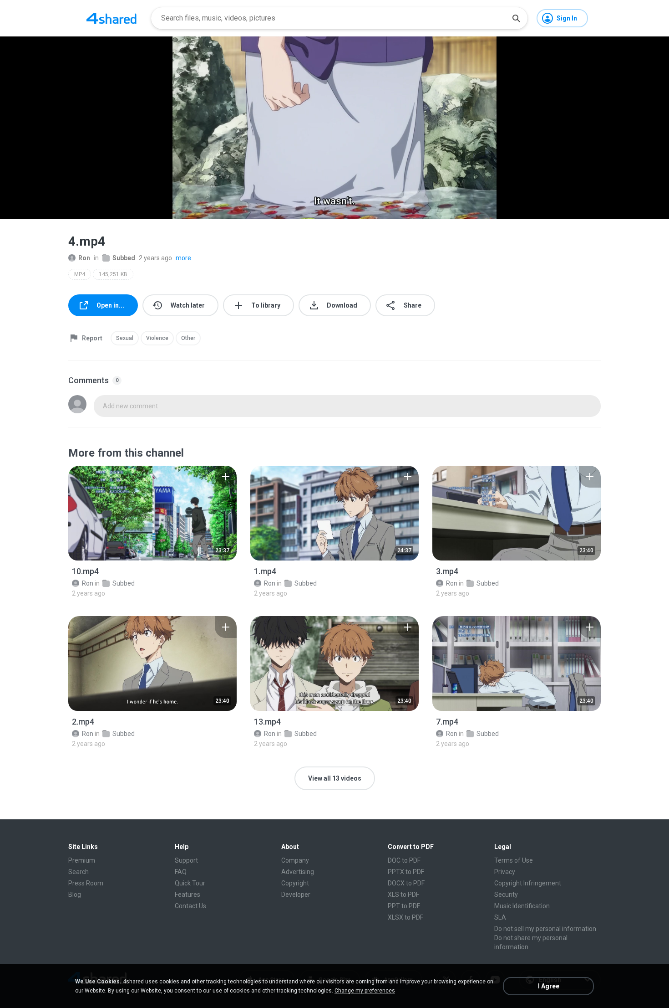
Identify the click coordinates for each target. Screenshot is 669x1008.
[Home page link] (111, 18)
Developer (295, 894)
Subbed (123, 258)
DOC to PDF (404, 860)
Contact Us (190, 906)
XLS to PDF (403, 894)
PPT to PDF (404, 906)
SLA (500, 917)
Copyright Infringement (527, 883)
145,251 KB (113, 274)
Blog (74, 894)
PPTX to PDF (406, 871)
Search (78, 871)
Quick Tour (190, 883)
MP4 (79, 274)
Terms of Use (513, 860)
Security (506, 894)
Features (187, 894)
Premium (81, 860)
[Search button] (516, 18)
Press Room (85, 883)
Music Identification (522, 906)
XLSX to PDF (405, 917)
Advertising (297, 871)
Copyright (295, 883)
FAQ (181, 871)
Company (295, 860)
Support (186, 860)
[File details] (152, 513)
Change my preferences (364, 990)
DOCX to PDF (406, 883)
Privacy (504, 871)
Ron (84, 258)
